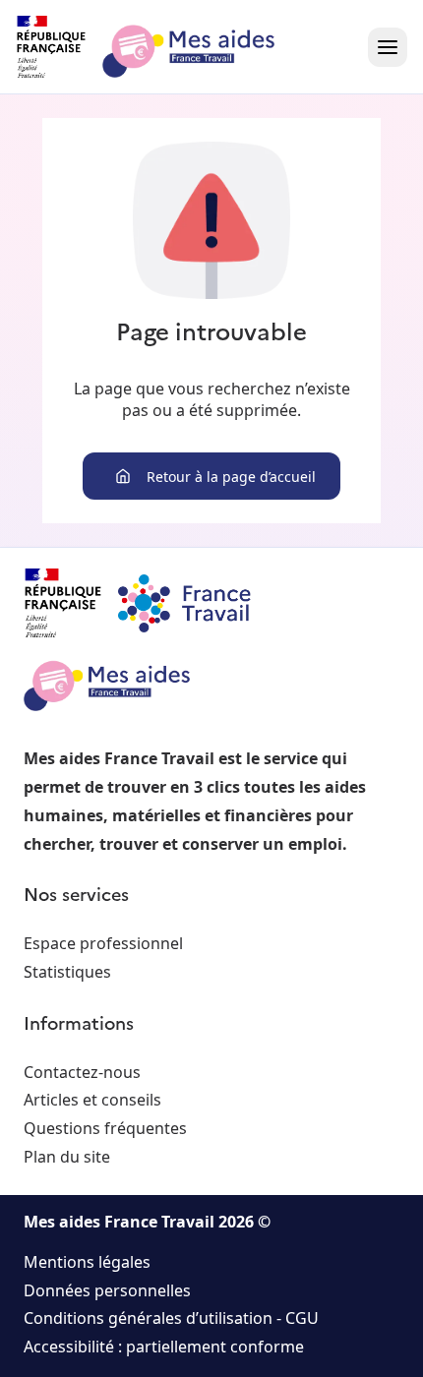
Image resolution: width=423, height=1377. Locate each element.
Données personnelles (107, 1290)
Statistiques (67, 972)
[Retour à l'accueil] (163, 47)
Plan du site (67, 1156)
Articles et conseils (92, 1099)
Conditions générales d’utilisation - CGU (171, 1318)
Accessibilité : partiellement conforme (164, 1346)
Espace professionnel (103, 943)
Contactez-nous (82, 1072)
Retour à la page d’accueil (231, 476)
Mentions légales (87, 1262)
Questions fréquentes (105, 1128)
